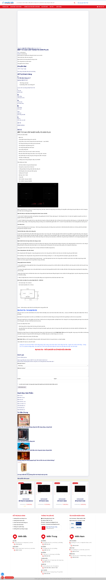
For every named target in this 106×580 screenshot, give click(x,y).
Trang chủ (5, 6)
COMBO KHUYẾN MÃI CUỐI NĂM (32, 6)
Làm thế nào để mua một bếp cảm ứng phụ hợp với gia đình (34, 450)
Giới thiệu (59, 6)
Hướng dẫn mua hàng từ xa (20, 518)
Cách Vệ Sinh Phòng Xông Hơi (26, 441)
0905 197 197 (49, 520)
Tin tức (52, 6)
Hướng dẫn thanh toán (19, 520)
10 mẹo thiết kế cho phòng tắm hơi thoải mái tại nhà (32, 474)
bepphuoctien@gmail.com (52, 522)
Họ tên (19, 378)
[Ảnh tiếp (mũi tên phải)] (104, 290)
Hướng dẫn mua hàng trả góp (21, 528)
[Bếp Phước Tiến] (7, 2)
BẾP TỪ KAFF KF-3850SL (44, 501)
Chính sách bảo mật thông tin (21, 522)
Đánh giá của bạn (21, 363)
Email (55, 378)
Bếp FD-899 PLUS (21, 241)
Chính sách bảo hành (18, 524)
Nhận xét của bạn (21, 368)
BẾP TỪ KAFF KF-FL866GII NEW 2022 (26, 501)
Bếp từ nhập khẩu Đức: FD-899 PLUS (25, 209)
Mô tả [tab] (19, 123)
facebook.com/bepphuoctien (53, 524)
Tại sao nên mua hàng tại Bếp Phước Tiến (26, 87)
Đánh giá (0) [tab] (20, 125)
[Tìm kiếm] (74, 2)
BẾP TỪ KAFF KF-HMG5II (62, 501)
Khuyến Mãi (44, 6)
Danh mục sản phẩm (15, 6)
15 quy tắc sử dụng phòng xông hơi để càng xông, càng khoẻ (34, 427)
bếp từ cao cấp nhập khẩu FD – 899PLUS (33, 280)
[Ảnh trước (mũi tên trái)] (2, 290)
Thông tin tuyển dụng (19, 526)
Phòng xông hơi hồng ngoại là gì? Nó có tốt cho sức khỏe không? (36, 460)
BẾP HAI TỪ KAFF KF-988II (80, 501)
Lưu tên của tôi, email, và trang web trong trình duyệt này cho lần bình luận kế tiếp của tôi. (38, 384)
